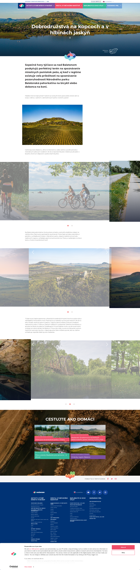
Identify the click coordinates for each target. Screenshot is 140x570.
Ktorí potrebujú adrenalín (95, 511)
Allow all (123, 547)
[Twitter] (99, 492)
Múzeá (51, 514)
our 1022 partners (34, 549)
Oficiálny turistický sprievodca (34, 1)
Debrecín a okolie (54, 526)
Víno (32, 527)
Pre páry (91, 513)
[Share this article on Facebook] (107, 479)
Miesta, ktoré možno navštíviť (68, 5)
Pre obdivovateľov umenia (95, 508)
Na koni (32, 535)
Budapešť (52, 521)
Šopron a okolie (53, 531)
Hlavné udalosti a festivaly (36, 522)
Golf (32, 537)
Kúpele (52, 509)
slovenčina (108, 1)
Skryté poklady (53, 512)
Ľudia (71, 515)
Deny (123, 552)
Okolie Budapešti (54, 522)
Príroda (52, 510)
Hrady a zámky (34, 512)
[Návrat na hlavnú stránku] (21, 5)
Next (107, 165)
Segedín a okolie (54, 538)
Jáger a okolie (53, 534)
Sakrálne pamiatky (35, 516)
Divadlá (32, 517)
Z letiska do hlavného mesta (76, 508)
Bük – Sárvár (53, 533)
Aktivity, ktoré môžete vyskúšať (39, 5)
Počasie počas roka (74, 511)
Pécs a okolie (53, 529)
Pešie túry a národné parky (37, 532)
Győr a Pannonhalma (55, 536)
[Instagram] (105, 492)
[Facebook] (94, 492)
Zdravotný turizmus (35, 506)
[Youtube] (88, 492)
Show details (28, 566)
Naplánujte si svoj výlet (94, 5)
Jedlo (32, 525)
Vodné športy (34, 530)
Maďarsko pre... (113, 5)
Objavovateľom (93, 504)
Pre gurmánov (93, 515)
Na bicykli (33, 534)
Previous (32, 165)
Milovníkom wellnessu (94, 510)
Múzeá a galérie (34, 514)
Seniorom (92, 506)
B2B (48, 1)
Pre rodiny (92, 503)
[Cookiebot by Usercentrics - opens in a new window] (14, 567)
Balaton (52, 524)
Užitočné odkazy (73, 518)
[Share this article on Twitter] (111, 479)
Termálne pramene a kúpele (37, 504)
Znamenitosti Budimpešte (56, 505)
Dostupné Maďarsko (74, 516)
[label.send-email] (115, 479)
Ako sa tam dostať (74, 506)
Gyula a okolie (53, 539)
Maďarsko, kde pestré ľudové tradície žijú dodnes (39, 520)
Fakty (71, 513)
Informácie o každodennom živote (77, 510)
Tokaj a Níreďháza (54, 528)
